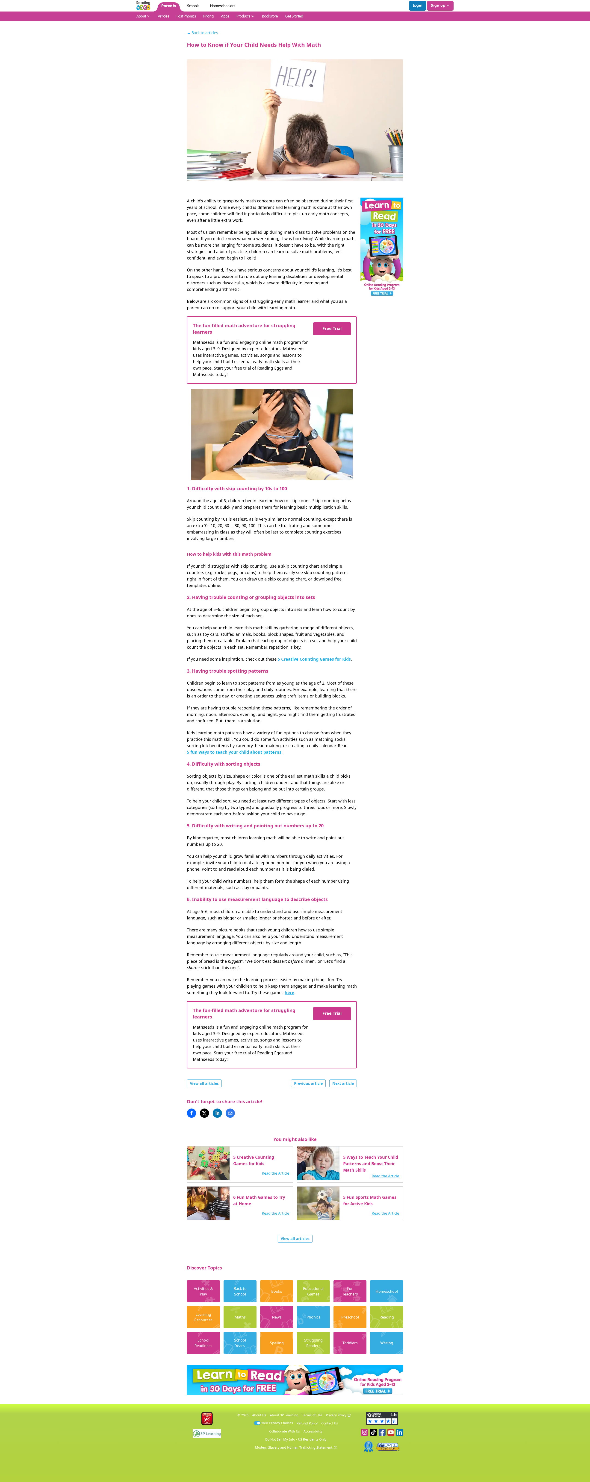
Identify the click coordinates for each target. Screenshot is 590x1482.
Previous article (308, 1083)
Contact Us (329, 1423)
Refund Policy (307, 1423)
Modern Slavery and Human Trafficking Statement (293, 1447)
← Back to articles (202, 32)
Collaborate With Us (284, 1431)
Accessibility (313, 1431)
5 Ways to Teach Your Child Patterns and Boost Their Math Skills (370, 1163)
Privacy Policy (336, 1415)
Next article (343, 1083)
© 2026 (242, 1415)
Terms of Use (312, 1415)
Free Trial (332, 328)
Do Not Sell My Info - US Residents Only (295, 1439)
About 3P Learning (284, 1415)
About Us (259, 1415)
